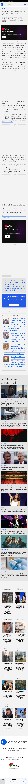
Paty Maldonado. (7, 122)
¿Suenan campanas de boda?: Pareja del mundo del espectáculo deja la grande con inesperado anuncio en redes (7, 639)
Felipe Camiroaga (7, 276)
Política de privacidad (17, 757)
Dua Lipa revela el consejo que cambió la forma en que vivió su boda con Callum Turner (7, 694)
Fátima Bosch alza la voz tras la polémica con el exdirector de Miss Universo (20, 606)
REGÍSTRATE (10, 1)
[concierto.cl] (6, 4)
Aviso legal (8, 757)
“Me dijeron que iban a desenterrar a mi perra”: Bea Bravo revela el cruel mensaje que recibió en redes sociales (8, 667)
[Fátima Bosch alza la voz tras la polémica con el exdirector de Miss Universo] (20, 597)
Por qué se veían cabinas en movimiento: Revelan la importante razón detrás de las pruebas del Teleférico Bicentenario (7, 608)
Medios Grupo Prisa (14, 768)
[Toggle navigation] (25, 4)
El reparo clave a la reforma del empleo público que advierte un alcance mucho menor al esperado (20, 638)
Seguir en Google (14, 305)
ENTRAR (4, 1)
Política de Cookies (6, 759)
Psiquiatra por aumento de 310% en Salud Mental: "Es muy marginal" (15, 288)
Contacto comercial (14, 750)
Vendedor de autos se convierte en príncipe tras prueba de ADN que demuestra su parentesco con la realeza (7, 724)
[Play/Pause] (25, 781)
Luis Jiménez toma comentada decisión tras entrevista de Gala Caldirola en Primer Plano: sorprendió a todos (20, 724)
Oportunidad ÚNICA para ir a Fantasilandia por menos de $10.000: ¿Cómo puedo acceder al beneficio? (20, 695)
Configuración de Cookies (19, 759)
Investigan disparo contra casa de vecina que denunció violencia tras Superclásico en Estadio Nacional (20, 667)
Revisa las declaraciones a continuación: (14, 217)
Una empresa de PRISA (14, 765)
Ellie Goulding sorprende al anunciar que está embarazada (15, 282)
